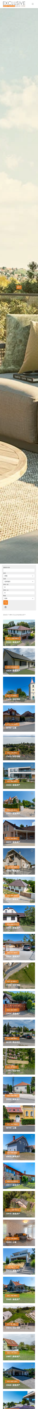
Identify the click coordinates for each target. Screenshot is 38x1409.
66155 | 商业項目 (13, 1042)
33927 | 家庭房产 (13, 814)
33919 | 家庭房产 (13, 1156)
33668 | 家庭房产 (13, 1385)
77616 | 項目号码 (13, 699)
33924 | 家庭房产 (13, 1014)
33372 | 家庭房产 (13, 842)
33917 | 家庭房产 (13, 1185)
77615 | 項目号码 (13, 756)
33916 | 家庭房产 (13, 1214)
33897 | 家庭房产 (13, 1356)
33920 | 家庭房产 (13, 1099)
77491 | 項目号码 (13, 1071)
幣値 (4, 595)
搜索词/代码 (6, 567)
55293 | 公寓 (11, 1242)
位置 (4, 578)
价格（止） (6, 590)
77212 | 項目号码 (13, 985)
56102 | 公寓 (11, 728)
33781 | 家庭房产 (13, 899)
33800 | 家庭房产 (13, 871)
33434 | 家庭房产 (13, 785)
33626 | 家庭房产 (13, 671)
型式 (4, 573)
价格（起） (6, 584)
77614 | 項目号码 (13, 1328)
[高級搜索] (5, 607)
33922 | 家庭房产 (13, 642)
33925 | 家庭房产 (13, 928)
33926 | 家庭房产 (13, 956)
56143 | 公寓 (11, 1128)
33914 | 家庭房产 (13, 1271)
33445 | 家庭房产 (13, 1299)
